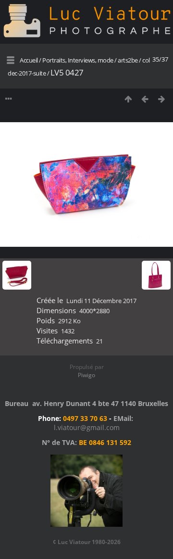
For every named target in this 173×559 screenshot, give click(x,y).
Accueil (29, 60)
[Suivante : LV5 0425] (161, 98)
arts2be (128, 60)
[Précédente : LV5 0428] (144, 98)
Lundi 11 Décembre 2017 (101, 300)
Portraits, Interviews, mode (77, 60)
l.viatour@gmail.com (87, 427)
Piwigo (86, 375)
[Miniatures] (128, 98)
